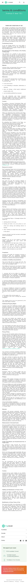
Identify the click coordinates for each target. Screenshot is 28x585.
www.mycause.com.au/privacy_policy (11, 348)
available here (5, 165)
